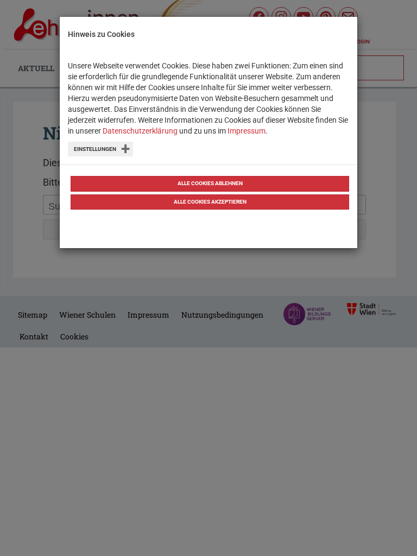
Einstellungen (95, 149)
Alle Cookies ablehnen (210, 183)
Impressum (247, 131)
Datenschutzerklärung (140, 131)
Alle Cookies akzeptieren (210, 202)
